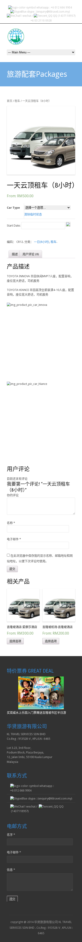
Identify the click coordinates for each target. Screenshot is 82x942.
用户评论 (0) (31, 254)
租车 (17, 101)
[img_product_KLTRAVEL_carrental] (41, 140)
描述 (15, 254)
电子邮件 (14, 539)
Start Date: (14, 225)
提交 (12, 899)
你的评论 (13, 495)
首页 (9, 101)
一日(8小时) (41, 242)
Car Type (13, 207)
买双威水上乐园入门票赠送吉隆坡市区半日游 (36, 712)
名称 (11, 523)
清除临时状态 (33, 214)
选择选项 (15, 641)
